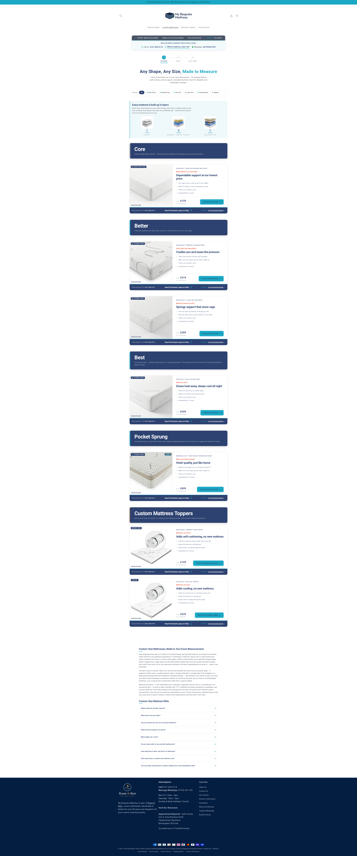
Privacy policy (153, 851)
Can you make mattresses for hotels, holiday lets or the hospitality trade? (168, 766)
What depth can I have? (149, 737)
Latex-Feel (190, 92)
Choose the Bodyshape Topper (207, 563)
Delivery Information (207, 799)
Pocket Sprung (203, 92)
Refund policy (142, 851)
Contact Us (203, 791)
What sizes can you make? (151, 715)
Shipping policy (179, 851)
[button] (120, 15)
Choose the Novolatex (210, 333)
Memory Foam (165, 92)
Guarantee (203, 803)
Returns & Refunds (206, 807)
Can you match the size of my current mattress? (158, 723)
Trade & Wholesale (206, 811)
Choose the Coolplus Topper (208, 615)
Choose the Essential (210, 202)
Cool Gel (178, 92)
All (142, 92)
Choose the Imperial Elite (209, 489)
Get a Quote (204, 795)
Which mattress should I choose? (153, 708)
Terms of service (166, 851)
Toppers (216, 92)
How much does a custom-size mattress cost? (158, 758)
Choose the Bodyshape (210, 278)
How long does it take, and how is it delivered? (158, 751)
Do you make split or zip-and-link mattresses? (158, 744)
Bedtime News (205, 815)
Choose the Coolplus (210, 413)
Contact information (192, 851)
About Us (202, 787)
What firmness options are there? (153, 730)
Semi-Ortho (151, 92)
